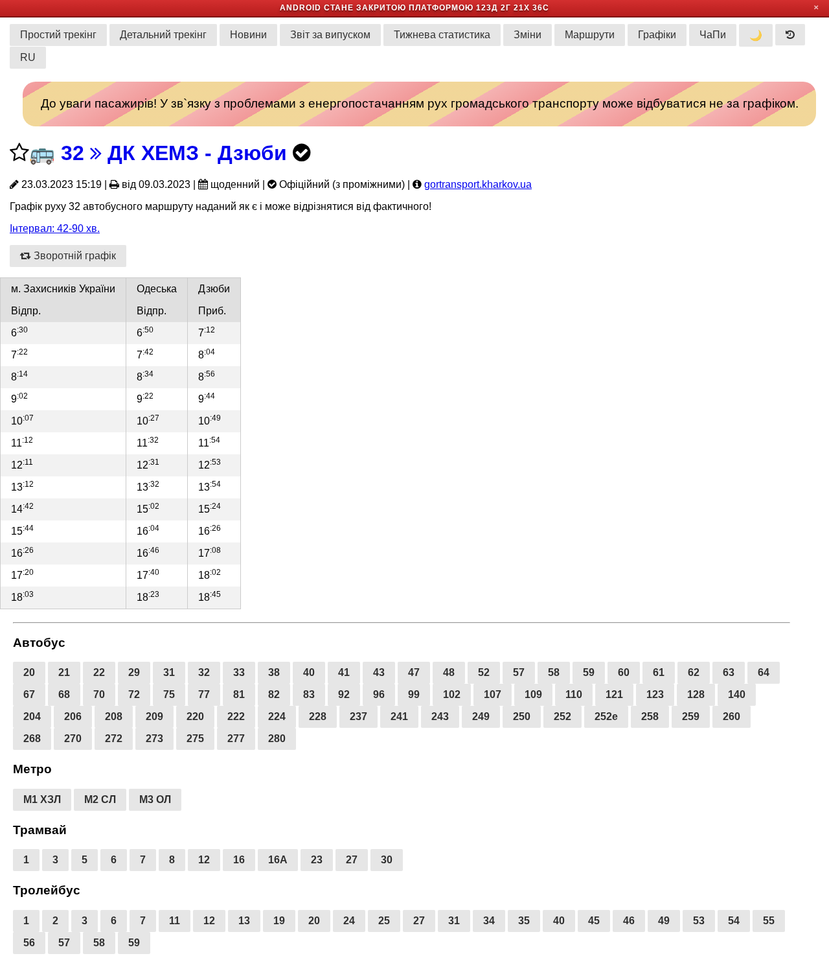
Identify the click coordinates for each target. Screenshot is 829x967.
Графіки (657, 34)
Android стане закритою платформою (376, 7)
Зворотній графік (73, 255)
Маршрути (590, 34)
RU (28, 57)
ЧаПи (712, 34)
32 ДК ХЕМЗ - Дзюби (174, 153)
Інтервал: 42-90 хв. (55, 228)
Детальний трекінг (163, 34)
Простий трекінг (58, 34)
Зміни (527, 34)
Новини (248, 34)
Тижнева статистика (442, 34)
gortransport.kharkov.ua (478, 184)
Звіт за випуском (330, 34)
